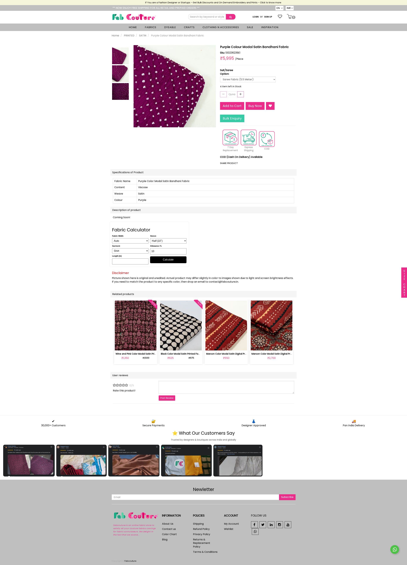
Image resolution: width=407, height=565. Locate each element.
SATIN (142, 35)
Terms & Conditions (205, 552)
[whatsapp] (255, 531)
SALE (250, 27)
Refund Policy (201, 529)
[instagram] (279, 524)
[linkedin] (271, 524)
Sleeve (153, 236)
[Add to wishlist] (135, 346)
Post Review (166, 398)
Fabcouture (130, 560)
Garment (116, 246)
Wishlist (228, 529)
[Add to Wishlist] (270, 106)
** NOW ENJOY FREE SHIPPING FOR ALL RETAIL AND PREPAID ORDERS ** (156, 8)
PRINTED (129, 35)
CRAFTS (189, 27)
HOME (133, 27)
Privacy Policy (201, 534)
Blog (164, 539)
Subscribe (287, 497)
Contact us (169, 529)
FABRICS (150, 27)
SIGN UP (268, 16)
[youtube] (288, 524)
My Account (231, 524)
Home (115, 35)
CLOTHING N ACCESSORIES (221, 27)
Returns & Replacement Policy (201, 543)
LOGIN (256, 16)
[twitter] (262, 524)
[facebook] (254, 524)
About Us (167, 524)
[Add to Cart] (173, 346)
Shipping (198, 524)
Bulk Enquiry (232, 118)
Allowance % (156, 246)
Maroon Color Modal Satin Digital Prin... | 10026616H (233, 353)
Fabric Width (117, 236)
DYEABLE (170, 27)
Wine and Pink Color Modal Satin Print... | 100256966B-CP (146, 353)
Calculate (168, 259)
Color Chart (169, 534)
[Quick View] (143, 346)
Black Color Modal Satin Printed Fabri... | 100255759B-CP (191, 353)
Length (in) (117, 256)
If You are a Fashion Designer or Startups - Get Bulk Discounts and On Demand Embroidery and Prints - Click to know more (204, 2)
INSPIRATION (269, 27)
